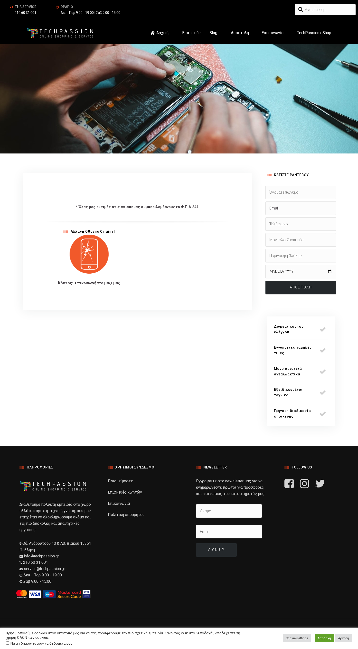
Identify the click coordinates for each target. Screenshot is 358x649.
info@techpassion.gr (41, 556)
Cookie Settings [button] (297, 638)
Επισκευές (191, 32)
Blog (213, 32)
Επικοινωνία (272, 32)
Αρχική (162, 32)
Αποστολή (240, 32)
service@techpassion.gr (44, 568)
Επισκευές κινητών (125, 492)
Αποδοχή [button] (324, 638)
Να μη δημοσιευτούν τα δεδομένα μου (41, 643)
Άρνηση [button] (343, 638)
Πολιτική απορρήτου (126, 514)
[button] (201, 32)
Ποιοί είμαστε (120, 481)
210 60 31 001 (25, 13)
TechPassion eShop (314, 32)
